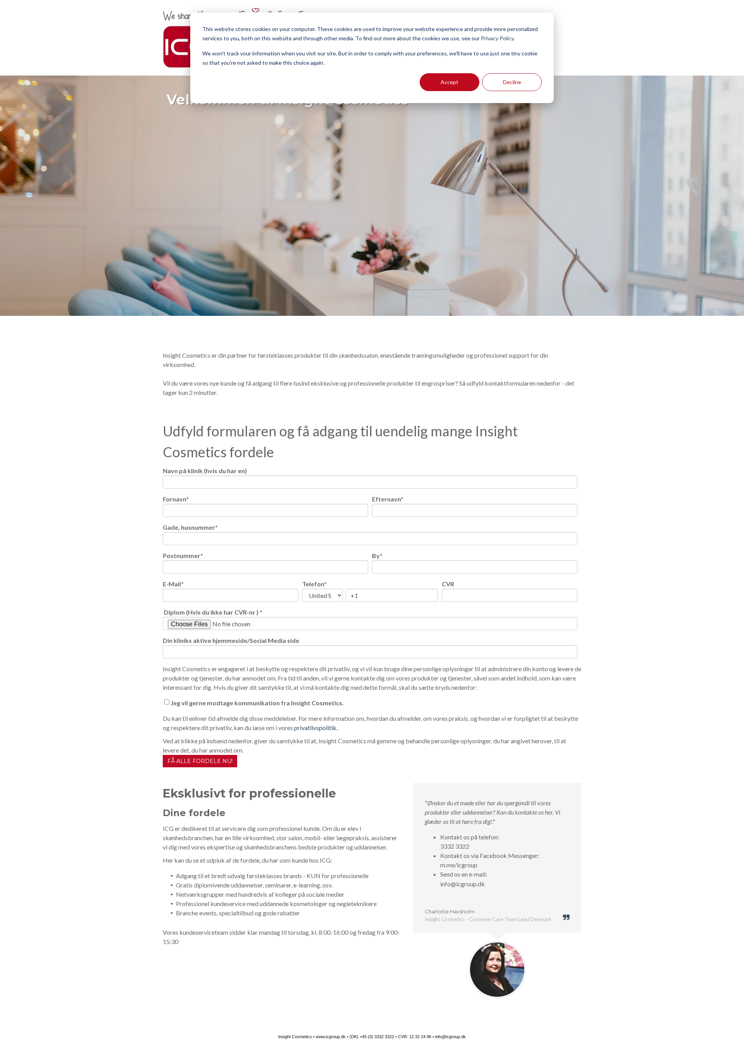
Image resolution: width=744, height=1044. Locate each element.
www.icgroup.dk (331, 1036)
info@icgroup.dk (450, 1036)
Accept (449, 82)
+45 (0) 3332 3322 (377, 1036)
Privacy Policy (497, 38)
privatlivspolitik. (316, 727)
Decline (512, 82)
